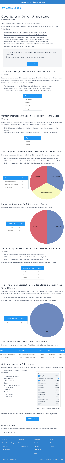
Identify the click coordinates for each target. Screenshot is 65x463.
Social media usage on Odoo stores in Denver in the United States (25, 32)
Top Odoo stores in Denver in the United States (19, 46)
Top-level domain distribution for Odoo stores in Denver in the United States (28, 44)
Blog (35, 453)
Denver (42, 354)
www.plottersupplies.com (27, 354)
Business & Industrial (11, 185)
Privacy (52, 443)
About (36, 443)
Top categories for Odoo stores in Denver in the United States (24, 37)
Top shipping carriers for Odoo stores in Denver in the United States (26, 41)
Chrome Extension (39, 2)
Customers (37, 450)
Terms (52, 446)
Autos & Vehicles (10, 181)
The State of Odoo (10, 432)
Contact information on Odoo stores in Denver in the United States (25, 35)
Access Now (32, 64)
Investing (5, 446)
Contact (36, 446)
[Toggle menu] (62, 8)
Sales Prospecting (8, 443)
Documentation (23, 446)
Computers (8, 188)
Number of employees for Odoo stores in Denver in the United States (26, 39)
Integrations (6, 450)
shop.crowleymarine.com (27, 357)
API (3, 453)
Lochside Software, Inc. (9, 459)
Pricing (20, 443)
